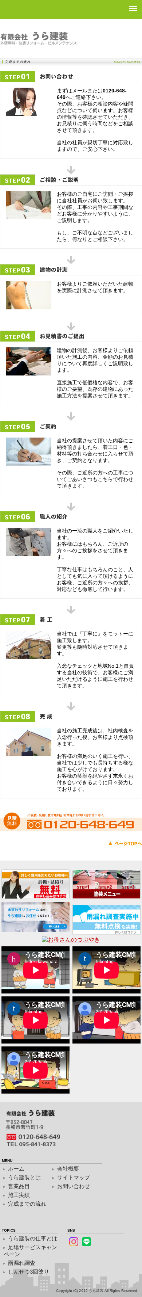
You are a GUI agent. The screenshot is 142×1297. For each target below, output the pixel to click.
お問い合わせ (73, 1186)
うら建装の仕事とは (32, 1238)
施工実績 (19, 1195)
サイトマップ (73, 1177)
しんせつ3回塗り (28, 1272)
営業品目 (19, 1186)
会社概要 (68, 1169)
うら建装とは (24, 1177)
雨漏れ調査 (21, 1263)
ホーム (16, 1169)
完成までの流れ (27, 1204)
